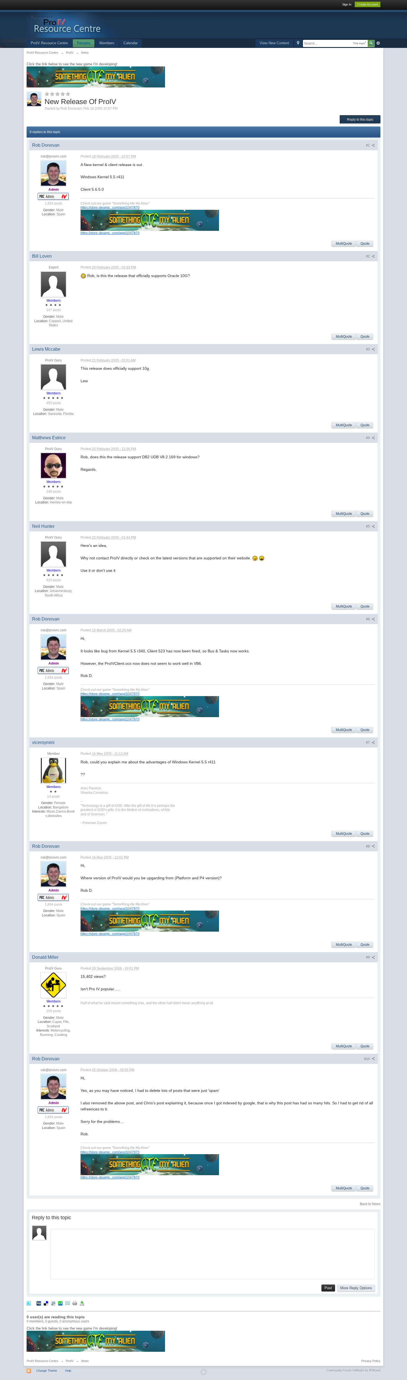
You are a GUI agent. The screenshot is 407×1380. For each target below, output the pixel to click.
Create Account (367, 4)
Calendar (130, 43)
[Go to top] (203, 1372)
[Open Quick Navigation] (298, 43)
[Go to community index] (91, 24)
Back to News (370, 1204)
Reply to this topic (360, 120)
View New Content (274, 43)
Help (68, 1370)
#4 (368, 438)
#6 (368, 619)
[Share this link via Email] (67, 1303)
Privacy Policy (370, 1361)
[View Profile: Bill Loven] (53, 284)
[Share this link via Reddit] (53, 1303)
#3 (368, 349)
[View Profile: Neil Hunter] (53, 554)
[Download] (82, 1303)
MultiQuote (344, 243)
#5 (368, 526)
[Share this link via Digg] (39, 1303)
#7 (368, 743)
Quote (365, 243)
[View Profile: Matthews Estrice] (53, 465)
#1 (368, 145)
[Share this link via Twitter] (29, 1303)
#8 (368, 846)
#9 (368, 957)
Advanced (378, 43)
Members (106, 43)
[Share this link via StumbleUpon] (60, 1303)
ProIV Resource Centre (49, 43)
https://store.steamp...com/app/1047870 (110, 207)
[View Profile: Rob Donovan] (53, 173)
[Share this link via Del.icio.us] (46, 1303)
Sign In (346, 4)
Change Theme (46, 1370)
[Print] (75, 1303)
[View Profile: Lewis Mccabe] (53, 377)
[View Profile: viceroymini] (53, 770)
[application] (212, 1252)
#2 (368, 256)
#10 (367, 1059)
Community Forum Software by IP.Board (353, 1370)
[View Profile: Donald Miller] (53, 985)
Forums (83, 43)
